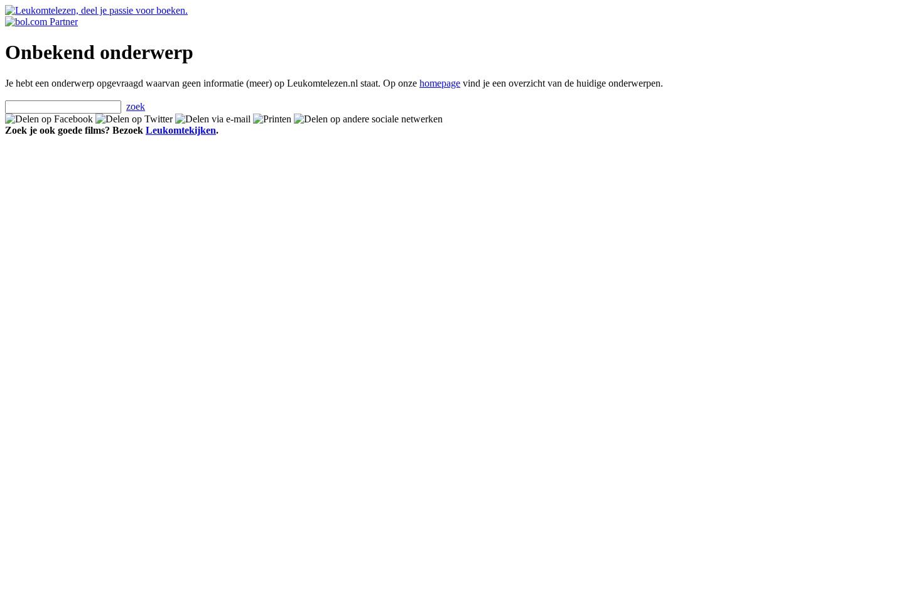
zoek (135, 106)
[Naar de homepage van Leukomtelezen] (96, 10)
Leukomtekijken (181, 130)
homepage (439, 83)
